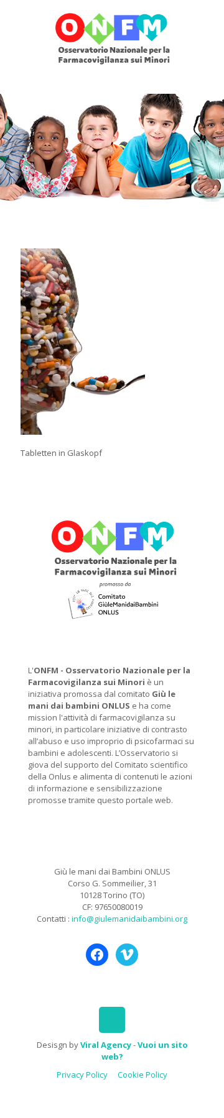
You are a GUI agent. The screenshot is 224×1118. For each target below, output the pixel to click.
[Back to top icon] (112, 1020)
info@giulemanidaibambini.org (129, 918)
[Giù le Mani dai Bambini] (112, 37)
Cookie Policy (142, 1074)
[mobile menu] (207, 24)
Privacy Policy (82, 1074)
